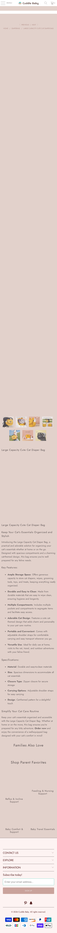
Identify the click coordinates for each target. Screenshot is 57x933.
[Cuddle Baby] (28, 3)
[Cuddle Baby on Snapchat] (31, 903)
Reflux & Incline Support (14, 786)
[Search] (46, 3)
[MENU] (1, 3)
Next (34, 25)
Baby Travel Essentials (43, 821)
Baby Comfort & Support (14, 821)
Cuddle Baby (23, 911)
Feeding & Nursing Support (43, 786)
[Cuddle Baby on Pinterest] (25, 903)
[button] (28, 512)
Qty (3, 488)
